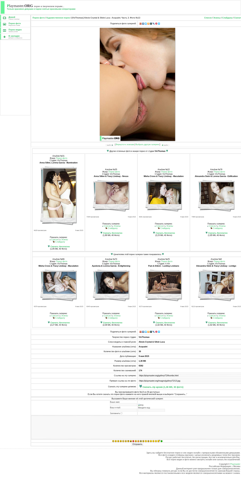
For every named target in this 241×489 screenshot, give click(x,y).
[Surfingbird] (159, 23)
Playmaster (235, 464)
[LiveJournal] (153, 23)
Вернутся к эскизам (125, 144)
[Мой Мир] (151, 23)
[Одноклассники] (148, 23)
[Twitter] (145, 23)
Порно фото (61, 158)
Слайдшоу (227, 18)
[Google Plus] (140, 23)
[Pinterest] (156, 23)
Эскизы (217, 18)
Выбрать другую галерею (147, 144)
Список (208, 18)
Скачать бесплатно (60, 247)
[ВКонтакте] (143, 23)
